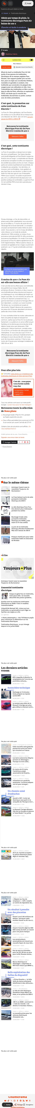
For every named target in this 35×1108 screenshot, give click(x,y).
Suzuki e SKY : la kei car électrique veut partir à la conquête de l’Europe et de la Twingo (23, 800)
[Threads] (30, 1100)
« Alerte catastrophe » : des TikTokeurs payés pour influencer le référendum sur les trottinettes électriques (17, 619)
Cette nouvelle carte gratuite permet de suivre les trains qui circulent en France (23, 748)
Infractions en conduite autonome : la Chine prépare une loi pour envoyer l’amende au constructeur (23, 782)
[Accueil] (4, 3)
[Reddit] (20, 1100)
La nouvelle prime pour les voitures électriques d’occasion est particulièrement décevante (23, 1015)
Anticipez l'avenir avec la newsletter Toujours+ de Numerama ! (20, 489)
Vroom (6, 13)
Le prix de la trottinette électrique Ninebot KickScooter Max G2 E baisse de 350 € (22, 528)
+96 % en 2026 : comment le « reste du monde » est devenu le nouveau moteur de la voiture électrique (23, 1003)
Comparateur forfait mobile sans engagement (21, 392)
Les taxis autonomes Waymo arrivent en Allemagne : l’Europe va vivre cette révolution (23, 759)
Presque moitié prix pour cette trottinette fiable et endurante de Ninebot (22, 538)
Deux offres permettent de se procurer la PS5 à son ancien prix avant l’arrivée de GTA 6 (18, 421)
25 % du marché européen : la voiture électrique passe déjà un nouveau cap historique (22, 854)
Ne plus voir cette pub (9, 478)
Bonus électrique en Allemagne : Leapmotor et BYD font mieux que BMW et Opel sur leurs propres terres (23, 963)
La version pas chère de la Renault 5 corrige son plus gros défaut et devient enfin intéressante (23, 705)
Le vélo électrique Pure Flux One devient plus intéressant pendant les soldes (21, 509)
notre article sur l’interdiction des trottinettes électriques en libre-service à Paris (17, 375)
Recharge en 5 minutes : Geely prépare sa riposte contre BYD (21, 694)
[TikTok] (8, 1100)
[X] (11, 1100)
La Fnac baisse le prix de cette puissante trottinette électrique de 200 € (22, 499)
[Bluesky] (27, 1100)
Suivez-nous (6, 67)
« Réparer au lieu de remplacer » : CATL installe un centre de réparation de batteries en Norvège (22, 901)
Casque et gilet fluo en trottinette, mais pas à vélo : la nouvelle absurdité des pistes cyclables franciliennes (21, 595)
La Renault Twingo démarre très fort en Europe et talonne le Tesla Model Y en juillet (23, 811)
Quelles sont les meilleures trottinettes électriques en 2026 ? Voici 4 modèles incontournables (15, 603)
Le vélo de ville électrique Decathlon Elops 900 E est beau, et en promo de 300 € (23, 992)
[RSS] (23, 1100)
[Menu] (10, 3)
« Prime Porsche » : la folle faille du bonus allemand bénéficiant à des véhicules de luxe (22, 981)
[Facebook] (17, 1100)
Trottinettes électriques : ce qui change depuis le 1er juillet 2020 (15, 625)
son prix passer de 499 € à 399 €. (17, 118)
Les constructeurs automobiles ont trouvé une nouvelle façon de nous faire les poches (23, 941)
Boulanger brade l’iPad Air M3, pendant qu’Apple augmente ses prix (16, 416)
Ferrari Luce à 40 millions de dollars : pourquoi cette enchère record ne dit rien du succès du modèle (23, 918)
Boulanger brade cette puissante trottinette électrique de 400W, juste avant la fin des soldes (20, 519)
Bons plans (10, 411)
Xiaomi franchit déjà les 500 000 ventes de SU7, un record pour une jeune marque (23, 929)
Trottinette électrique (18, 13)
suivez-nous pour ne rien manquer (19, 405)
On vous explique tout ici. (15, 427)
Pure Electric (7, 446)
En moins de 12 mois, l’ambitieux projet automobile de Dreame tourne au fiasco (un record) (23, 771)
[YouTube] (5, 1100)
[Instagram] (14, 1100)
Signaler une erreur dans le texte (12, 437)
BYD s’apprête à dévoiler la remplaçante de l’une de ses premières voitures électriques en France (23, 679)
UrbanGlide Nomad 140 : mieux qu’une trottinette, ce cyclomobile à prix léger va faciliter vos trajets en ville (16, 610)
